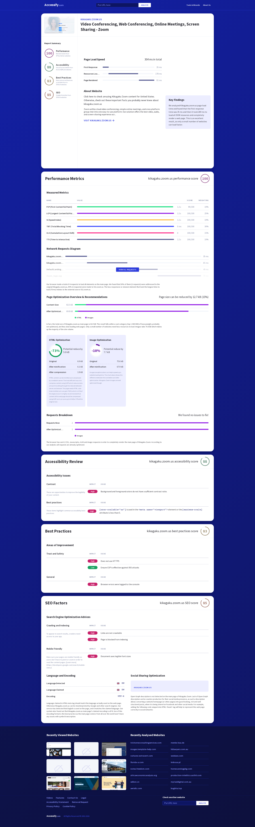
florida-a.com (137, 762)
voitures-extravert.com (141, 755)
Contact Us (72, 797)
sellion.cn (134, 781)
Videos (49, 797)
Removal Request (80, 802)
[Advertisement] (146, 46)
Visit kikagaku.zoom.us (97, 120)
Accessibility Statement (57, 802)
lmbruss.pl (175, 762)
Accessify (54, 5)
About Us (207, 5)
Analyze (144, 5)
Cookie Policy (69, 806)
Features (60, 797)
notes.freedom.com (139, 768)
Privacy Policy (53, 806)
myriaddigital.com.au (181, 781)
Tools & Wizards (193, 5)
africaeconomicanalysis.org (143, 775)
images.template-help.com (143, 749)
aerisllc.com (136, 788)
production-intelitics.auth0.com (186, 775)
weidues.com (177, 755)
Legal (83, 797)
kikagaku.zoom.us (91, 19)
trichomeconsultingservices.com (146, 742)
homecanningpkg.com (181, 768)
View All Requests (127, 269)
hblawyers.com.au (179, 749)
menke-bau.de (177, 742)
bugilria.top (176, 788)
